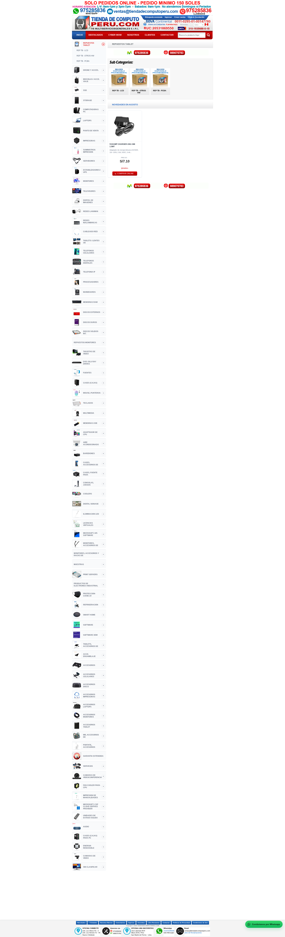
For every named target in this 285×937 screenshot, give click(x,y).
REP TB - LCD (118, 91)
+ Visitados (93, 923)
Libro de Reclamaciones (193, 933)
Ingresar (168, 17)
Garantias (141, 923)
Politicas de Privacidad (181, 923)
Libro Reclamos (153, 923)
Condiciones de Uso (200, 923)
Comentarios (120, 923)
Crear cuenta (179, 17)
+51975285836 (169, 931)
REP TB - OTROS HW (139, 92)
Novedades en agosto (125, 104)
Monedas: (184, 25)
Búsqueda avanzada (153, 17)
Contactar (166, 923)
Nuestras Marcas (106, 923)
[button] (124, 168)
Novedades (81, 923)
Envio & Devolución (196, 17)
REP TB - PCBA (159, 91)
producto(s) (171, 24)
